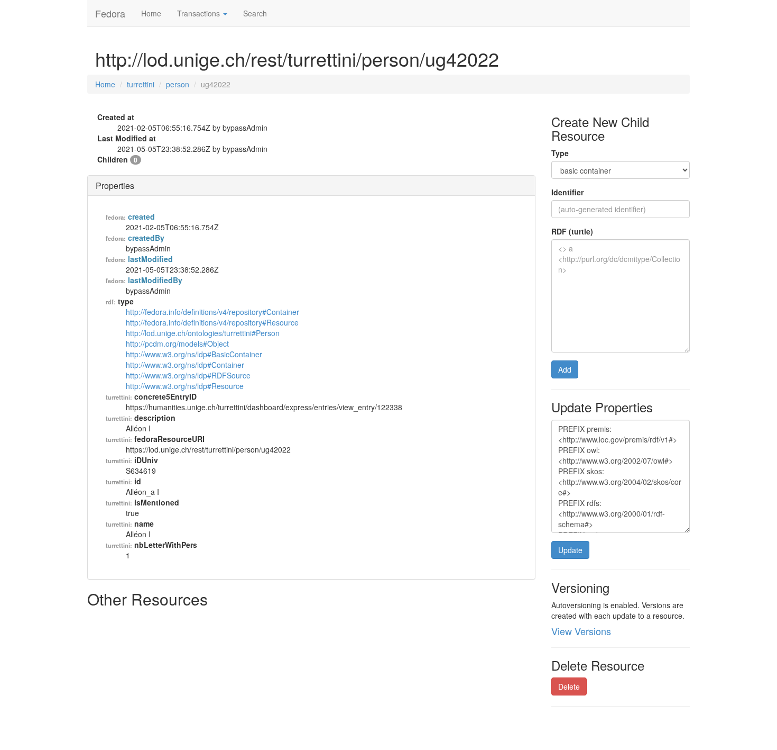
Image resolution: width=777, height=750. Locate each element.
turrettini (140, 84)
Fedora (110, 13)
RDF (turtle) (572, 231)
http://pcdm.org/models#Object (177, 343)
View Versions (581, 631)
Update (570, 550)
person (177, 84)
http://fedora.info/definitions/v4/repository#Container (212, 311)
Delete (569, 686)
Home (151, 13)
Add (564, 369)
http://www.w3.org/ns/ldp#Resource (185, 386)
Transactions (199, 13)
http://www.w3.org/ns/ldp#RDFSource (188, 375)
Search (255, 13)
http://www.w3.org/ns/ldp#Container (185, 364)
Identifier (567, 192)
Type (560, 153)
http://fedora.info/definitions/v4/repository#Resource (212, 322)
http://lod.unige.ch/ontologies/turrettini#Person (203, 333)
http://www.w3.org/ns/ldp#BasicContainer (194, 354)
